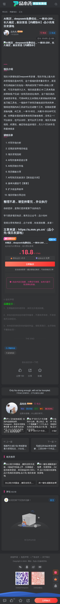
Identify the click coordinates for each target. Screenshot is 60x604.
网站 (29, 561)
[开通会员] (56, 579)
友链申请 (14, 557)
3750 (30, 408)
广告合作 (35, 557)
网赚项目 (13, 11)
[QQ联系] (56, 586)
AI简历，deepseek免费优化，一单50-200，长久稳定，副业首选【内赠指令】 (29, 22)
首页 (6, 11)
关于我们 (46, 557)
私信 (53, 32)
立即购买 (30, 264)
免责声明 (25, 557)
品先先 (14, 31)
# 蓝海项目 (10, 353)
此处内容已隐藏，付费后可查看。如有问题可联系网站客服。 (30, 283)
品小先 (37, 561)
